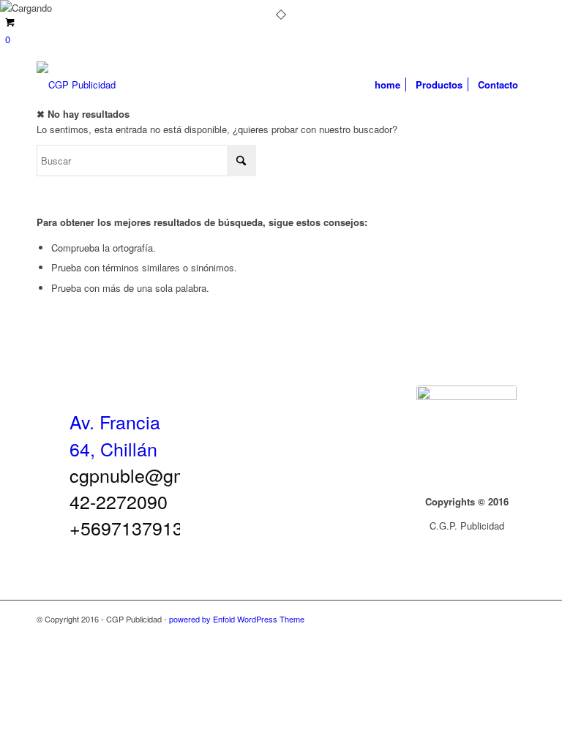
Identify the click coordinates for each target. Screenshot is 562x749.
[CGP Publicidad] (76, 84)
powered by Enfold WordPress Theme (236, 619)
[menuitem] (387, 84)
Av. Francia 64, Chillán (115, 434)
